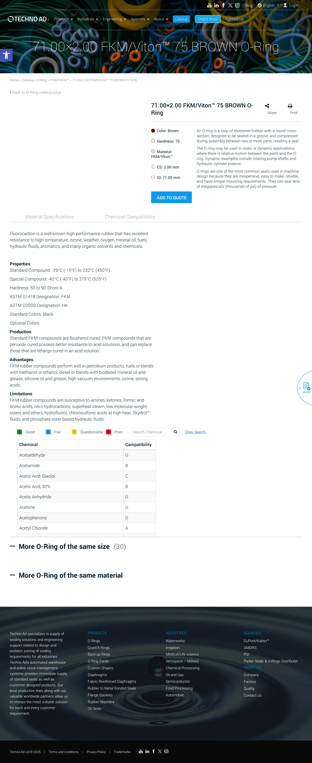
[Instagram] (237, 5)
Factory (250, 681)
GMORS (250, 647)
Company (251, 674)
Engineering (112, 18)
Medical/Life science (182, 654)
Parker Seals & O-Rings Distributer (271, 660)
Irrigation (173, 647)
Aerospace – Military (182, 660)
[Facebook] (223, 5)
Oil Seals (94, 708)
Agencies (138, 18)
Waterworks (175, 640)
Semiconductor (178, 681)
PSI (246, 654)
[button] (305, 388)
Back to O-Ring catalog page (36, 92)
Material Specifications (49, 216)
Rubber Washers (101, 701)
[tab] (49, 216)
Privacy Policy (96, 752)
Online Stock (208, 18)
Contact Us (235, 18)
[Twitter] (230, 5)
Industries (86, 18)
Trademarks (122, 752)
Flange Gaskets (100, 694)
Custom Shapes (100, 667)
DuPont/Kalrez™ (256, 640)
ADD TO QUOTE (171, 197)
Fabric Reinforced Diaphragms (112, 681)
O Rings (94, 640)
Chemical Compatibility (130, 216)
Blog (249, 5)
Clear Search (195, 431)
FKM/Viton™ (59, 80)
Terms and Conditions (64, 752)
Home (14, 80)
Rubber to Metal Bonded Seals (112, 688)
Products (61, 18)
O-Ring (42, 80)
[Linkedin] (216, 5)
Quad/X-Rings (99, 647)
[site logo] (28, 19)
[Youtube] (209, 5)
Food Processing (179, 688)
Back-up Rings (99, 654)
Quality (249, 688)
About (159, 18)
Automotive (175, 694)
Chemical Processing (182, 667)
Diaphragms (97, 674)
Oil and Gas (175, 674)
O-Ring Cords (98, 660)
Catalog (181, 18)
